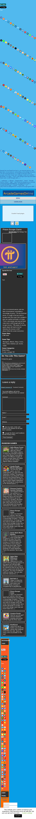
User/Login (18, 202)
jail (17, 343)
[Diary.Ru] (8, 66)
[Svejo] (28, 144)
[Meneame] (4, 107)
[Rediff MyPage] (6, 131)
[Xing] (28, 34)
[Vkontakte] (23, 31)
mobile (4, 345)
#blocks (12, 342)
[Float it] (18, 28)
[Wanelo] (16, 159)
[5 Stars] (16, 232)
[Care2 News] (35, 60)
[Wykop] (23, 163)
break (8, 343)
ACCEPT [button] (18, 816)
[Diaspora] (11, 67)
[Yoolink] (28, 166)
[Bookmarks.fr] (28, 56)
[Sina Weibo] (13, 135)
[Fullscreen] (12, 223)
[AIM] (4, 41)
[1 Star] (9, 232)
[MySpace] (13, 113)
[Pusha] (11, 300)
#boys (17, 342)
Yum (1, 10)
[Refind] (8, 132)
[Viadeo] (11, 156)
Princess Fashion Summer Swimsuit (16, 489)
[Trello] (23, 302)
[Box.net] (30, 57)
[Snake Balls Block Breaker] (6, 535)
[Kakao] (20, 95)
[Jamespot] (18, 94)
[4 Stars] (14, 232)
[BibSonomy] (16, 48)
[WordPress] (20, 161)
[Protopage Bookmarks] (35, 126)
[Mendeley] (23, 295)
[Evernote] (23, 75)
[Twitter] (6, 20)
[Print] (11, 23)
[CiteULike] (23, 288)
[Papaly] (23, 119)
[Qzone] (4, 129)
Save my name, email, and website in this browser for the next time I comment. (12, 428)
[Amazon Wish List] (6, 42)
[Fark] (28, 78)
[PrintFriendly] (32, 125)
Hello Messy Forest (16, 447)
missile (21, 343)
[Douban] (16, 70)
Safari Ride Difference (14, 557)
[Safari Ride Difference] (6, 559)
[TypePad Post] (8, 154)
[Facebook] (1, 17)
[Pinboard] (25, 120)
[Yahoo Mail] (25, 164)
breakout (13, 343)
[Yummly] (35, 38)
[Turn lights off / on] (17, 223)
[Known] (28, 100)
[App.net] (11, 45)
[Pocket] (30, 123)
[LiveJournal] (32, 103)
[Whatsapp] (30, 35)
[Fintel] (30, 79)
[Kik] (23, 97)
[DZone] (20, 73)
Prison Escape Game (12, 229)
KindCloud (14, 624)
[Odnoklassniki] (18, 116)
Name (4, 412)
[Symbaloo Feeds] (30, 145)
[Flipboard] (32, 81)
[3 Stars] (13, 232)
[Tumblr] (20, 29)
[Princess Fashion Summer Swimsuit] (6, 491)
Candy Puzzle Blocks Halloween (16, 467)
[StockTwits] (25, 142)
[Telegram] (32, 147)
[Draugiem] (18, 72)
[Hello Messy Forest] (6, 449)
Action (21, 342)
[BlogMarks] (25, 54)
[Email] (13, 25)
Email (4, 417)
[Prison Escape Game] (7, 237)
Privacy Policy (11, 434)
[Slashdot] (20, 139)
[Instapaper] (16, 92)
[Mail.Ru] (35, 104)
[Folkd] (35, 82)
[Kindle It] (25, 98)
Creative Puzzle (15, 613)
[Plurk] (28, 122)
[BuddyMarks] (32, 59)
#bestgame (6, 342)
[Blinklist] (20, 51)
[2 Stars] (11, 232)
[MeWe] (6, 109)
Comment (5, 397)
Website (4, 422)
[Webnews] (18, 160)
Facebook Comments (18, 387)
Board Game (6, 350)
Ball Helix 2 (14, 578)
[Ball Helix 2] (6, 581)
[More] (30, 167)
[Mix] (8, 110)
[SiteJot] (16, 136)
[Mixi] (11, 112)
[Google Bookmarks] (4, 85)
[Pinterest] (25, 32)
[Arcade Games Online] (18, 193)
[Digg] (16, 26)
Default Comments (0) (6, 387)
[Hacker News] (11, 89)
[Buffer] (11, 286)
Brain (4, 343)
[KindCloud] (6, 627)
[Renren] (11, 134)
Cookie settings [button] (27, 813)
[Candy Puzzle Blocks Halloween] (6, 469)
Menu (18, 198)
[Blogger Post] (23, 53)
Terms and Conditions (18, 433)
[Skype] (18, 138)
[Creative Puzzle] (6, 616)
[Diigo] (13, 69)
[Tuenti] (4, 151)
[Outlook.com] (20, 117)
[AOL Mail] (8, 44)
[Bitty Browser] (18, 50)
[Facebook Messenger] (25, 76)
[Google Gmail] (8, 88)
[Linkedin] (8, 22)
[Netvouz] (16, 114)
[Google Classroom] (6, 87)
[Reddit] (4, 19)
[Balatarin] (13, 47)
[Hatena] (13, 91)
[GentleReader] (11, 293)
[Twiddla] (6, 153)
